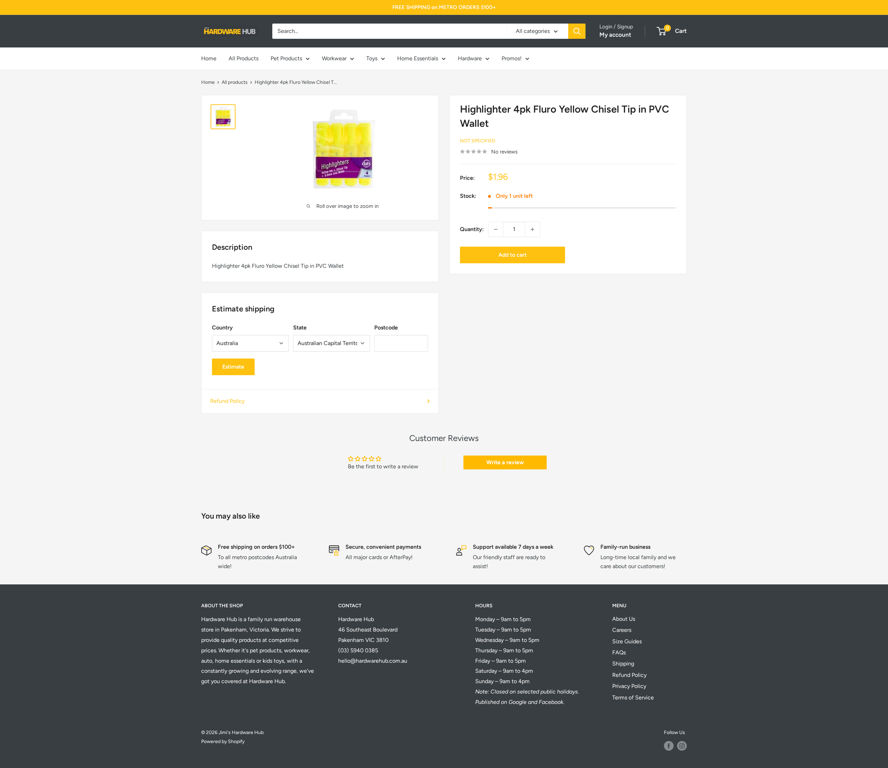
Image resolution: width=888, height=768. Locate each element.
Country (222, 327)
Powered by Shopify (223, 741)
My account (615, 34)
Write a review (505, 462)
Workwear (334, 58)
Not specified (477, 141)
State (300, 327)
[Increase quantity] (532, 229)
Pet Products (286, 58)
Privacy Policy (629, 686)
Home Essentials (417, 58)
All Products (243, 58)
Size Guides (627, 641)
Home (208, 58)
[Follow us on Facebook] (669, 746)
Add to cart (512, 254)
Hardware (470, 58)
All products (235, 82)
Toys (371, 58)
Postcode (386, 327)
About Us (623, 619)
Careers (621, 630)
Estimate (233, 366)
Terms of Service (633, 697)
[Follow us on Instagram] (682, 746)
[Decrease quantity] (495, 229)
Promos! (512, 58)
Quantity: (472, 229)
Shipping (623, 663)
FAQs (619, 652)
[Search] (577, 31)
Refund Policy (227, 401)
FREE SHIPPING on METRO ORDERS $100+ (444, 7)
